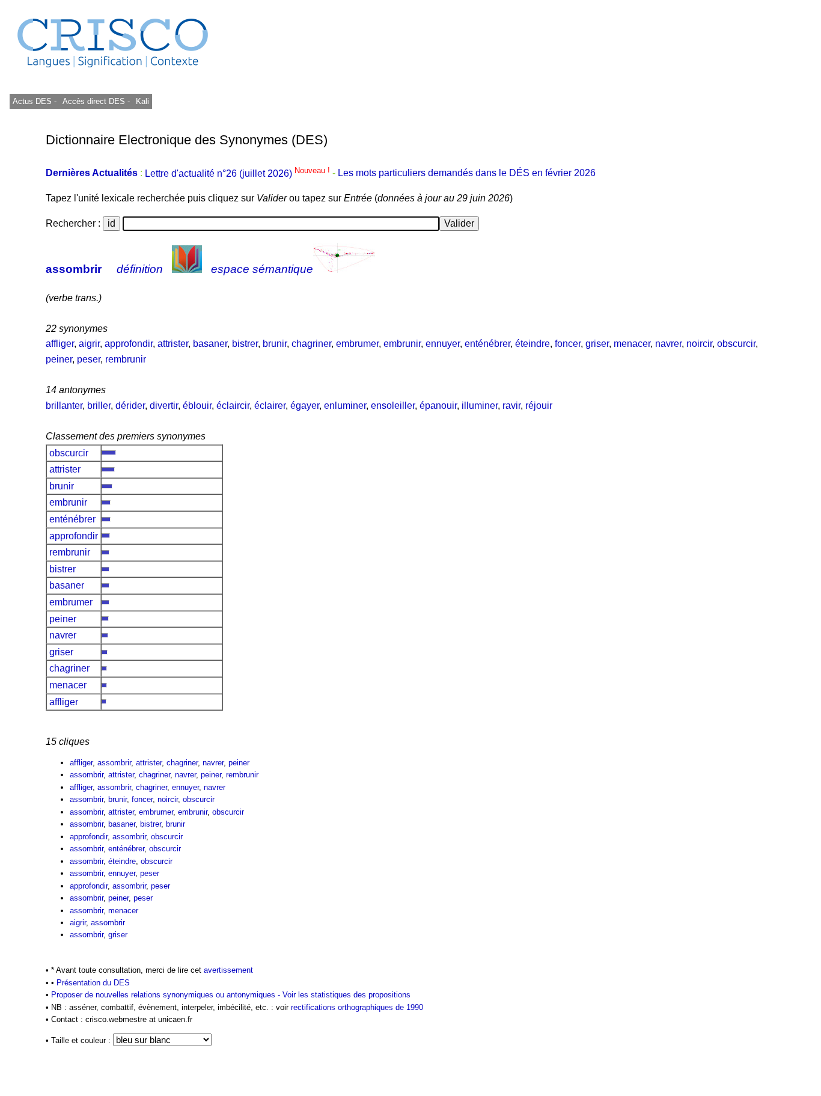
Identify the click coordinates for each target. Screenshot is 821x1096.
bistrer (245, 343)
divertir (164, 405)
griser (597, 343)
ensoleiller (393, 405)
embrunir (402, 343)
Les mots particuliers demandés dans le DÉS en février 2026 (467, 173)
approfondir (129, 343)
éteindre (532, 343)
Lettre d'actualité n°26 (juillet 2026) (238, 173)
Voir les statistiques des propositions (346, 994)
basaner (210, 343)
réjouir (538, 405)
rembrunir (125, 359)
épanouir (438, 405)
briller (99, 405)
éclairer (269, 405)
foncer (568, 343)
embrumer (357, 343)
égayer (304, 405)
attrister (172, 343)
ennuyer (443, 343)
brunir (275, 343)
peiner (59, 359)
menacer (632, 343)
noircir (699, 343)
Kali (142, 101)
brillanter (64, 405)
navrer (668, 343)
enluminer (345, 405)
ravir (511, 405)
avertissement (228, 970)
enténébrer (487, 343)
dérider (130, 405)
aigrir (89, 343)
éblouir (197, 405)
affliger (60, 343)
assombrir (74, 269)
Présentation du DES (93, 982)
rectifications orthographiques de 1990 (357, 1007)
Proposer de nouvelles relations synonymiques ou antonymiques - (166, 994)
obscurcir (736, 343)
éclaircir (232, 405)
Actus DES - (34, 101)
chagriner (311, 343)
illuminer (480, 405)
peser (88, 359)
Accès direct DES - (96, 101)
